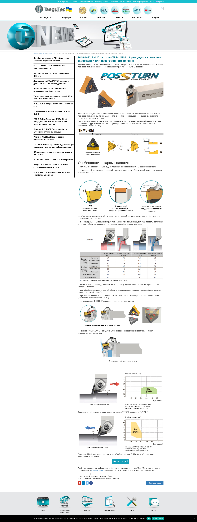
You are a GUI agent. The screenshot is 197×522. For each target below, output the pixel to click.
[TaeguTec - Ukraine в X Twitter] (87, 483)
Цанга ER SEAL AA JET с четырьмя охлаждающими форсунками (50, 90)
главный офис (97, 470)
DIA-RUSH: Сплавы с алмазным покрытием (53, 160)
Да (149, 518)
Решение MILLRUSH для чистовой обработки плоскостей (49, 138)
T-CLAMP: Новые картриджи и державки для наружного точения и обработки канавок (54, 146)
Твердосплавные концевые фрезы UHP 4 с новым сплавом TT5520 (53, 97)
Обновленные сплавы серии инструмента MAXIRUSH (53, 153)
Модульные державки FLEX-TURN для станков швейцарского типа (51, 166)
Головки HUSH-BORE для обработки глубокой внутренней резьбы (50, 130)
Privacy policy (158, 518)
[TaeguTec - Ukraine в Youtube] (79, 483)
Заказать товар (155, 483)
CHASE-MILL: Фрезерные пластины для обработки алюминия (52, 173)
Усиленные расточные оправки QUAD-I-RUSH (52, 112)
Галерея (155, 17)
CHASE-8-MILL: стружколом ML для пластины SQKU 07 (49, 67)
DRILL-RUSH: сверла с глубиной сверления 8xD (53, 105)
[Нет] (194, 518)
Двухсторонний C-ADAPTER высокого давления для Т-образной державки (51, 82)
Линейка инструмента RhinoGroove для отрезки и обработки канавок (51, 59)
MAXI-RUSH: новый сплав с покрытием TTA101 (51, 74)
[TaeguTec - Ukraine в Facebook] (91, 483)
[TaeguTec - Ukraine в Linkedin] (83, 483)
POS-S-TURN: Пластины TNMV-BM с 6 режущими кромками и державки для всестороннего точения (50, 121)
